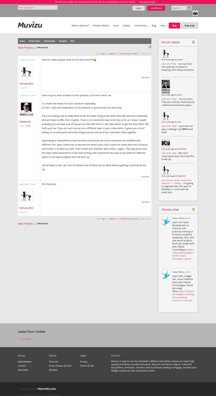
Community (140, 25)
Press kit (53, 361)
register (112, 54)
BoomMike (181, 149)
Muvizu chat (170, 209)
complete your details (129, 54)
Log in (138, 8)
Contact (22, 365)
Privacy (83, 361)
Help (162, 25)
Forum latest (170, 42)
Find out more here (147, 2)
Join (156, 8)
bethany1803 (26, 83)
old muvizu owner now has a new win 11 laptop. (176, 182)
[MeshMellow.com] (46, 388)
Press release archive (60, 365)
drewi (179, 95)
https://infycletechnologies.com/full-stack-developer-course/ (183, 254)
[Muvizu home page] (30, 24)
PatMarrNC (25, 121)
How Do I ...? (30, 47)
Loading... (26, 338)
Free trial (189, 25)
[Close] (160, 2)
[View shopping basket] (195, 13)
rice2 (179, 122)
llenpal (180, 60)
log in (104, 54)
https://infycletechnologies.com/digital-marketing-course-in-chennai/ (183, 296)
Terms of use (87, 365)
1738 (27, 125)
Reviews (53, 369)
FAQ (72, 41)
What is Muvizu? (80, 25)
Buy (174, 25)
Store (116, 25)
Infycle (187, 218)
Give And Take (169, 63)
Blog (154, 25)
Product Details (101, 25)
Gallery (126, 25)
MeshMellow (24, 361)
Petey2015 (181, 176)
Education (23, 369)
